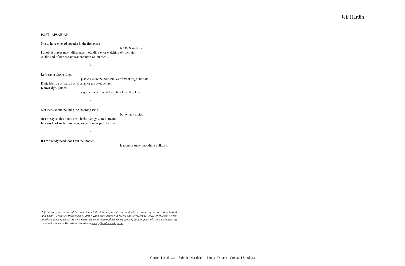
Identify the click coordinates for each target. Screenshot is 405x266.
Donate (222, 257)
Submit (183, 257)
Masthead (196, 257)
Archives (169, 257)
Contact (235, 257)
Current (155, 257)
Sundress (249, 257)
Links (211, 257)
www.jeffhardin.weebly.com (107, 223)
